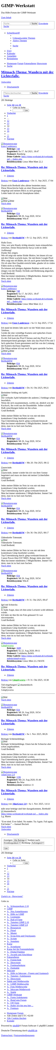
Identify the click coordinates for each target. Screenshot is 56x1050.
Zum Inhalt (6, 17)
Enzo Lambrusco (9, 146)
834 (18, 213)
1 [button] (7, 115)
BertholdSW (6, 211)
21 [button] (8, 136)
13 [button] (8, 123)
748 (18, 149)
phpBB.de (32, 1030)
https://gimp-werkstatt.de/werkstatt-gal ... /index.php (24, 814)
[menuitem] (24, 38)
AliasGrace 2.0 (8, 774)
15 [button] (8, 128)
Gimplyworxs (7, 645)
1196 (18, 777)
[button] (14, 105)
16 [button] (8, 131)
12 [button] (8, 121)
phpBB (16, 1025)
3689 (18, 648)
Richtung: (26, 843)
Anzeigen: (8, 840)
